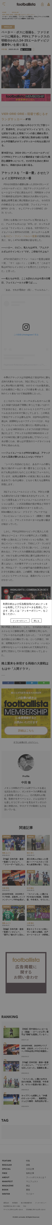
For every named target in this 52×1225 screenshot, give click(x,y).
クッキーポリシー (20, 621)
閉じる (36, 621)
